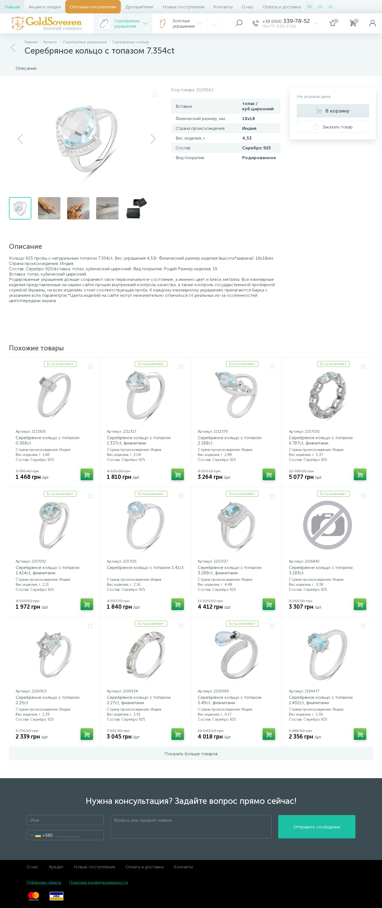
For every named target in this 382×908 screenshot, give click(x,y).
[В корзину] (87, 474)
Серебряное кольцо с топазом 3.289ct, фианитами (229, 570)
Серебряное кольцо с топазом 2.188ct (229, 440)
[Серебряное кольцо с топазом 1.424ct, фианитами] (54, 525)
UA (330, 6)
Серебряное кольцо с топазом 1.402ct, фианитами (321, 700)
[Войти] (372, 23)
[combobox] (40, 835)
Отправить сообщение (316, 827)
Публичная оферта (44, 882)
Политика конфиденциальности (98, 882)
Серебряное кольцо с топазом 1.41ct (145, 567)
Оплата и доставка (282, 6)
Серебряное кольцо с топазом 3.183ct (321, 570)
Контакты (223, 6)
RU (309, 6)
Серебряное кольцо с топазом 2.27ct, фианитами (139, 700)
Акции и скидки (45, 6)
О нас (248, 6)
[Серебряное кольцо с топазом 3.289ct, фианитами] (236, 525)
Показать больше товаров (191, 753)
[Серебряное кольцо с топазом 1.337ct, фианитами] (145, 395)
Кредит (56, 866)
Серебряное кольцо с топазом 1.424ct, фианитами (47, 570)
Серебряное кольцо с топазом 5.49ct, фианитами (229, 700)
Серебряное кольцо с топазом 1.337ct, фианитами (139, 440)
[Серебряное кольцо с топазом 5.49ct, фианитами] (236, 655)
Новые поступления (183, 6)
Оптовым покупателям (93, 6)
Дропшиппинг (139, 6)
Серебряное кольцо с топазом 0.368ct (47, 440)
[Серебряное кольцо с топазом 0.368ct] (54, 395)
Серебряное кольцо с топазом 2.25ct (47, 700)
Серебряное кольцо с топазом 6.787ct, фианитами (321, 440)
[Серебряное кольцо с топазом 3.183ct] (328, 525)
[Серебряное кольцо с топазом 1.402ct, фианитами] (328, 655)
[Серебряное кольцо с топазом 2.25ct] (54, 655)
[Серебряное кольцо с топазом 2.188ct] (236, 395)
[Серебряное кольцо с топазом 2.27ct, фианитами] (145, 655)
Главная (12, 6)
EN (320, 6)
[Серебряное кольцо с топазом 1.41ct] (145, 525)
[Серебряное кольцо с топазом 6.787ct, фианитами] (328, 395)
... (213, 23)
